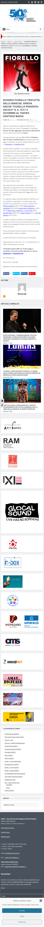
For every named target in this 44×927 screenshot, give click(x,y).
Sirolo (8, 788)
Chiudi (22, 916)
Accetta (22, 911)
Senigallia (9, 785)
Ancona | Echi (9, 740)
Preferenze (22, 922)
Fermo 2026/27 (9, 758)
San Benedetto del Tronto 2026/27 (15, 773)
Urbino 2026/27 (9, 790)
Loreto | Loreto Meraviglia (13, 761)
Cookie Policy (5, 832)
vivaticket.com (19, 144)
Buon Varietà (25, 213)
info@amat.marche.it (12, 853)
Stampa (32, 121)
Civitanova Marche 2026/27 (13, 749)
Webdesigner (5, 837)
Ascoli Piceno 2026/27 (11, 746)
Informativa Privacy (7, 828)
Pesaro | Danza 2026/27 (12, 770)
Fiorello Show (7, 213)
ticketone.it (9, 144)
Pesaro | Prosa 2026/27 (12, 767)
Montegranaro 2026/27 (12, 764)
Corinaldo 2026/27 (10, 752)
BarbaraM (13, 120)
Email (39, 121)
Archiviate (34, 120)
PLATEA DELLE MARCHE (12, 734)
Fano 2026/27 (9, 755)
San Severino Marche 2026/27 (14, 776)
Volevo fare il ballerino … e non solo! (19, 211)
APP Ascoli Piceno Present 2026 (14, 737)
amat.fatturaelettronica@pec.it (15, 867)
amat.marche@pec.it (12, 858)
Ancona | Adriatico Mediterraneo (15, 743)
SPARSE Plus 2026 (10, 780)
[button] (41, 901)
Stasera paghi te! (9, 206)
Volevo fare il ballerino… (27, 208)
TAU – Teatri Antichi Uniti (12, 783)
